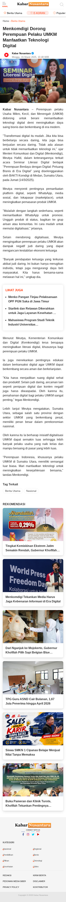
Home (6, 21)
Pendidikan (8, 855)
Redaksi (7, 875)
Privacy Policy (11, 887)
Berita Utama (14, 13)
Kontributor (40, 887)
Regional (37, 849)
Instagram (28, 839)
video (36, 866)
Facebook (23, 839)
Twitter (33, 839)
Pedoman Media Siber (14, 881)
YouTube (38, 839)
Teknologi (38, 861)
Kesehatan (8, 866)
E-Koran (39, 13)
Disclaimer (39, 881)
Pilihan (6, 861)
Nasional (31, 490)
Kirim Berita (39, 875)
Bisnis (36, 855)
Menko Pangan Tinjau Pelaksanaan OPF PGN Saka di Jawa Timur (32, 299)
